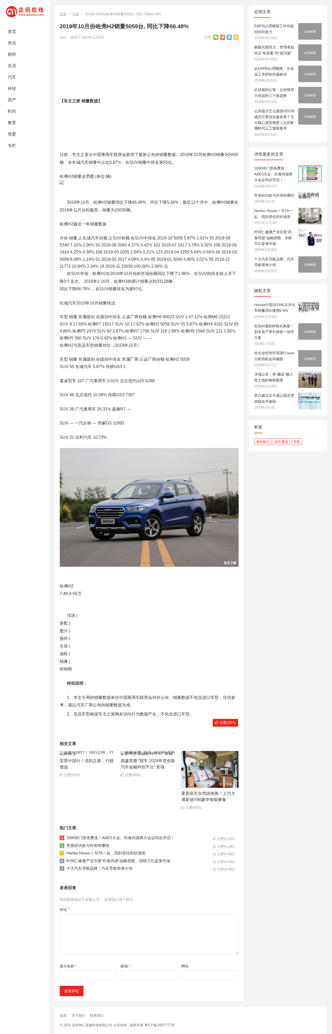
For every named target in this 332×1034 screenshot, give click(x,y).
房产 (12, 100)
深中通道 (281, 442)
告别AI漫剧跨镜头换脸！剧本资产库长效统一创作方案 (274, 332)
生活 (12, 65)
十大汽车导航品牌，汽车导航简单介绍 (99, 868)
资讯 (12, 43)
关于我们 (78, 1015)
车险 (296, 442)
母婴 (12, 134)
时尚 (12, 111)
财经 (12, 54)
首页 (12, 31)
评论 (64, 910)
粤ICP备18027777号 (159, 1025)
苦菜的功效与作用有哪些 (87, 845)
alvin (63, 37)
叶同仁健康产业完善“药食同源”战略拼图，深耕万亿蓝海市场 (118, 861)
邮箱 (125, 966)
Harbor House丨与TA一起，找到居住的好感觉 (106, 853)
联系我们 (96, 1015)
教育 (12, 123)
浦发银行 (262, 442)
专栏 (12, 145)
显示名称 (68, 966)
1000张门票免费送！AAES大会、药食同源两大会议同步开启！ (120, 837)
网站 (185, 966)
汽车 (12, 77)
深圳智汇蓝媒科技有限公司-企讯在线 (99, 1025)
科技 (12, 88)
